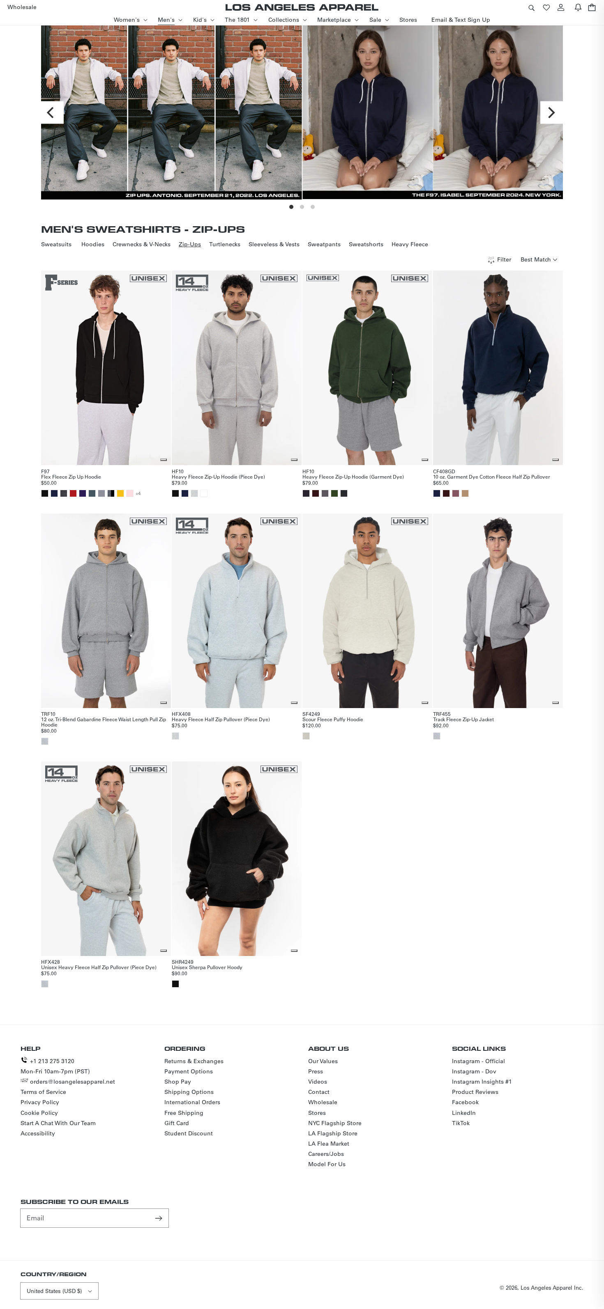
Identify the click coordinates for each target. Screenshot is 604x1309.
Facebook (465, 1102)
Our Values (323, 1061)
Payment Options (188, 1071)
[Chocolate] (315, 493)
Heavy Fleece (410, 244)
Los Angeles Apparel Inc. (552, 1287)
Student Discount (188, 1133)
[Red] (73, 493)
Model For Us (327, 1164)
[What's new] (578, 7)
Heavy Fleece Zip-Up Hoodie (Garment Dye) (353, 476)
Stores (317, 1112)
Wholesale (322, 1102)
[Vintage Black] (344, 493)
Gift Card (176, 1123)
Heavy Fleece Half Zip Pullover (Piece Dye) (221, 719)
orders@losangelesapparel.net (72, 1081)
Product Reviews (475, 1092)
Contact (319, 1092)
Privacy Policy (40, 1102)
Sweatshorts (366, 244)
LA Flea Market (328, 1143)
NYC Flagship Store (335, 1123)
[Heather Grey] (44, 741)
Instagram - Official (478, 1061)
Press (315, 1071)
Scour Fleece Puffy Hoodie (332, 719)
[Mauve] (455, 493)
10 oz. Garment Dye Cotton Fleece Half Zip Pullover (491, 476)
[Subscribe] (159, 1218)
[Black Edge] (306, 493)
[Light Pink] (130, 493)
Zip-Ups (190, 244)
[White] (203, 493)
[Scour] (306, 736)
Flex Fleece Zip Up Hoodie (71, 476)
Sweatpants (324, 244)
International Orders (192, 1102)
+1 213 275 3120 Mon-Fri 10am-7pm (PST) (55, 1066)
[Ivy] (334, 493)
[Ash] (194, 493)
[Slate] (101, 493)
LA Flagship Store (332, 1133)
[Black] (44, 493)
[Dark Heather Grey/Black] (111, 493)
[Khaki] (465, 493)
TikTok (461, 1123)
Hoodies (92, 244)
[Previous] (52, 112)
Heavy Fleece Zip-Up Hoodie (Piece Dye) (218, 476)
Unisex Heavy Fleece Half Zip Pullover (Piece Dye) (99, 967)
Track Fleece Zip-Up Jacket (463, 719)
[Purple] (82, 493)
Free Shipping (183, 1112)
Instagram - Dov (474, 1071)
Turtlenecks (224, 244)
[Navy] (54, 493)
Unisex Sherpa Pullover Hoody (207, 967)
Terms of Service (43, 1092)
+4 (138, 493)
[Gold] (120, 493)
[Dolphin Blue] (325, 493)
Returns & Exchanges (194, 1061)
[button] (531, 7)
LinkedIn (464, 1112)
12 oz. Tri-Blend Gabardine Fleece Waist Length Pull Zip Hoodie (103, 722)
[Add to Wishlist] (163, 459)
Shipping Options (189, 1092)
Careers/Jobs (326, 1154)
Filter (504, 259)
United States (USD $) (54, 1290)
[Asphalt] (92, 493)
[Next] (551, 112)
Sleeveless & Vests (274, 244)
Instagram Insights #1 (482, 1081)
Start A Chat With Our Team (58, 1123)
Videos (317, 1081)
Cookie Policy (39, 1112)
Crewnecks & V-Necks (142, 244)
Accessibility (38, 1133)
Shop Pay (177, 1081)
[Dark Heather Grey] (63, 493)
